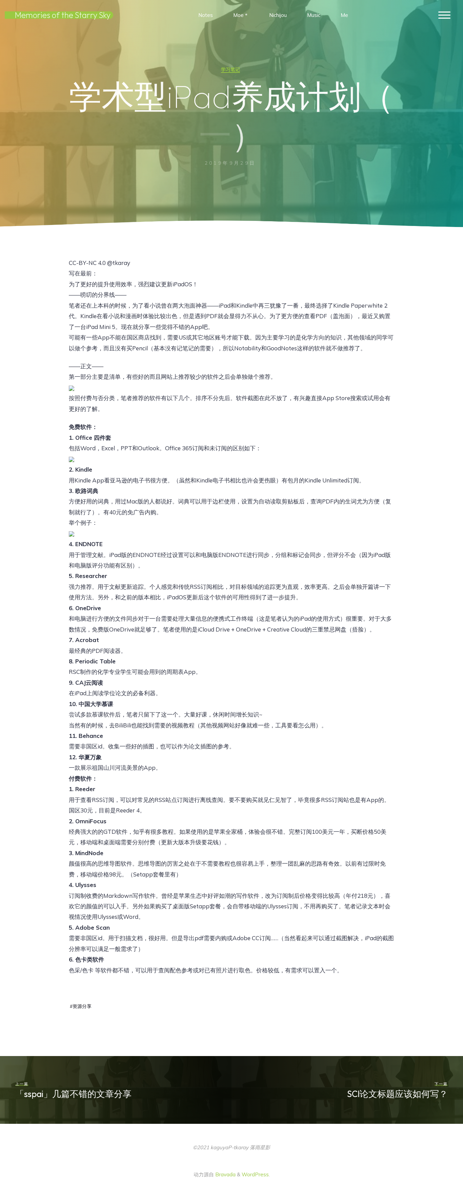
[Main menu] (444, 15)
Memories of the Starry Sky (62, 15)
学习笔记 (230, 69)
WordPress (255, 1174)
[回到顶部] (436, 1171)
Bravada (225, 1174)
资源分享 (82, 1006)
